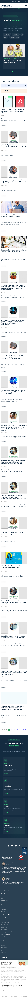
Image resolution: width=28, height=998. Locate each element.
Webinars (3, 898)
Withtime (3, 936)
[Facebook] (16, 845)
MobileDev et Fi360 (5, 934)
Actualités (3, 893)
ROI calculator (4, 901)
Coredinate (3, 917)
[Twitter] (19, 845)
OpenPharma (4, 925)
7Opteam (3, 945)
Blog (2, 895)
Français (25, 1)
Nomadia (3, 944)
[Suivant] (20, 71)
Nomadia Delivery (5, 922)
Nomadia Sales (4, 929)
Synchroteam (4, 927)
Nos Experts (3, 911)
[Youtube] (12, 845)
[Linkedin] (8, 845)
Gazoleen (3, 920)
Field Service (4, 919)
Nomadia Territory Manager (7, 931)
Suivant (24, 729)
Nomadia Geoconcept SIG (6, 937)
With (2, 954)
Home (3, 8)
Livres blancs (4, 896)
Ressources (7, 8)
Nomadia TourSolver (5, 932)
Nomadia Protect (4, 924)
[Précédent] (8, 71)
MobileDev (3, 952)
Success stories (4, 900)
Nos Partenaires (4, 907)
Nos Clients (3, 909)
